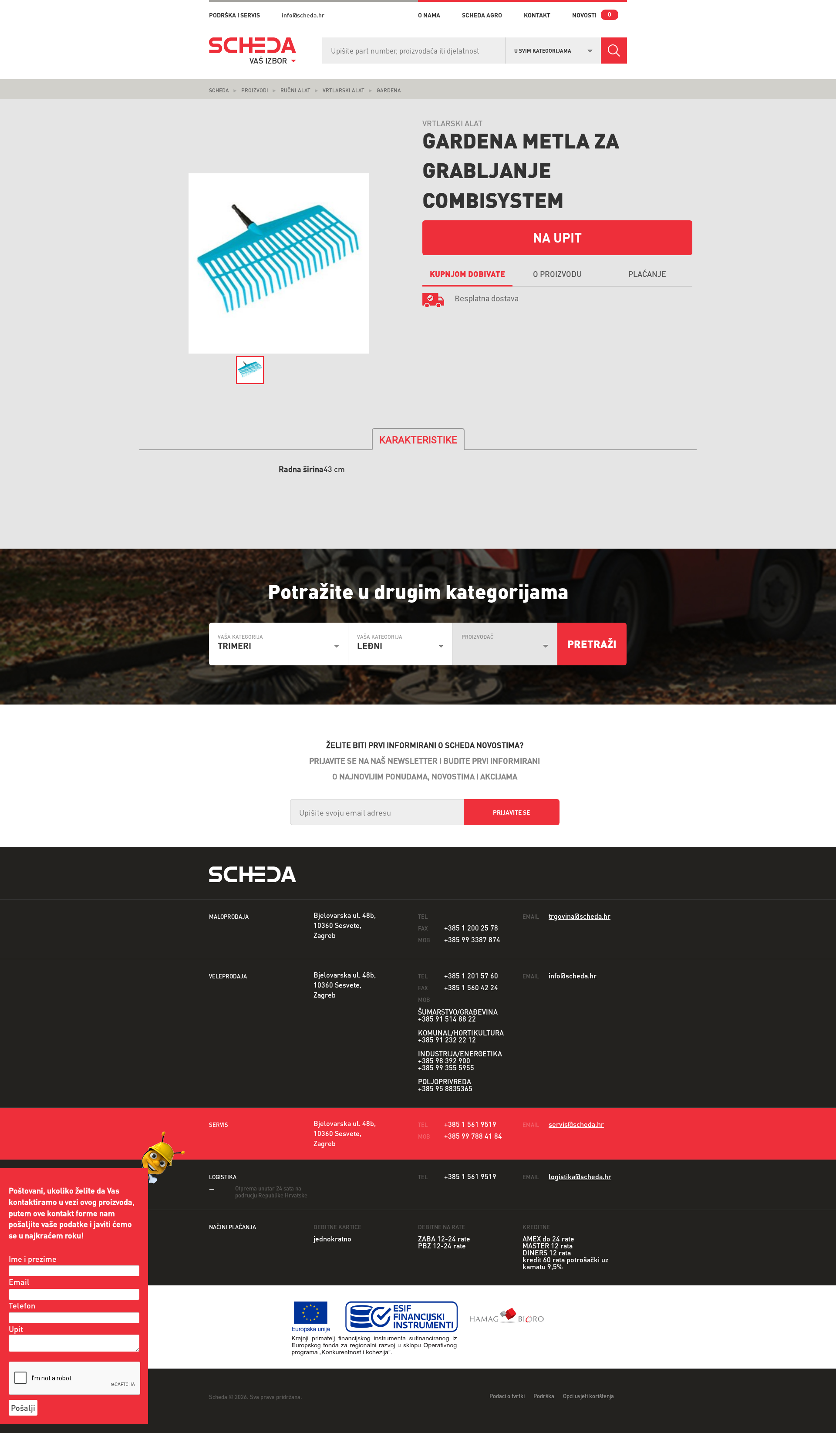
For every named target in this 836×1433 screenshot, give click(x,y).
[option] (279, 263)
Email (19, 1282)
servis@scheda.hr (576, 1124)
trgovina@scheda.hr (579, 915)
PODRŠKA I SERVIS (234, 15)
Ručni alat (295, 90)
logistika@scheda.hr (580, 1176)
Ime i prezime (33, 1259)
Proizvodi (254, 90)
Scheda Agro (482, 15)
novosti (584, 15)
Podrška (543, 1395)
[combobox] (553, 50)
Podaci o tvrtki (507, 1395)
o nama (429, 15)
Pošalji (23, 1408)
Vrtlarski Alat (343, 90)
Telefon (22, 1305)
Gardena (389, 90)
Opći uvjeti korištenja (588, 1395)
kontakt (537, 15)
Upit (16, 1329)
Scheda (219, 90)
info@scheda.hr (303, 15)
